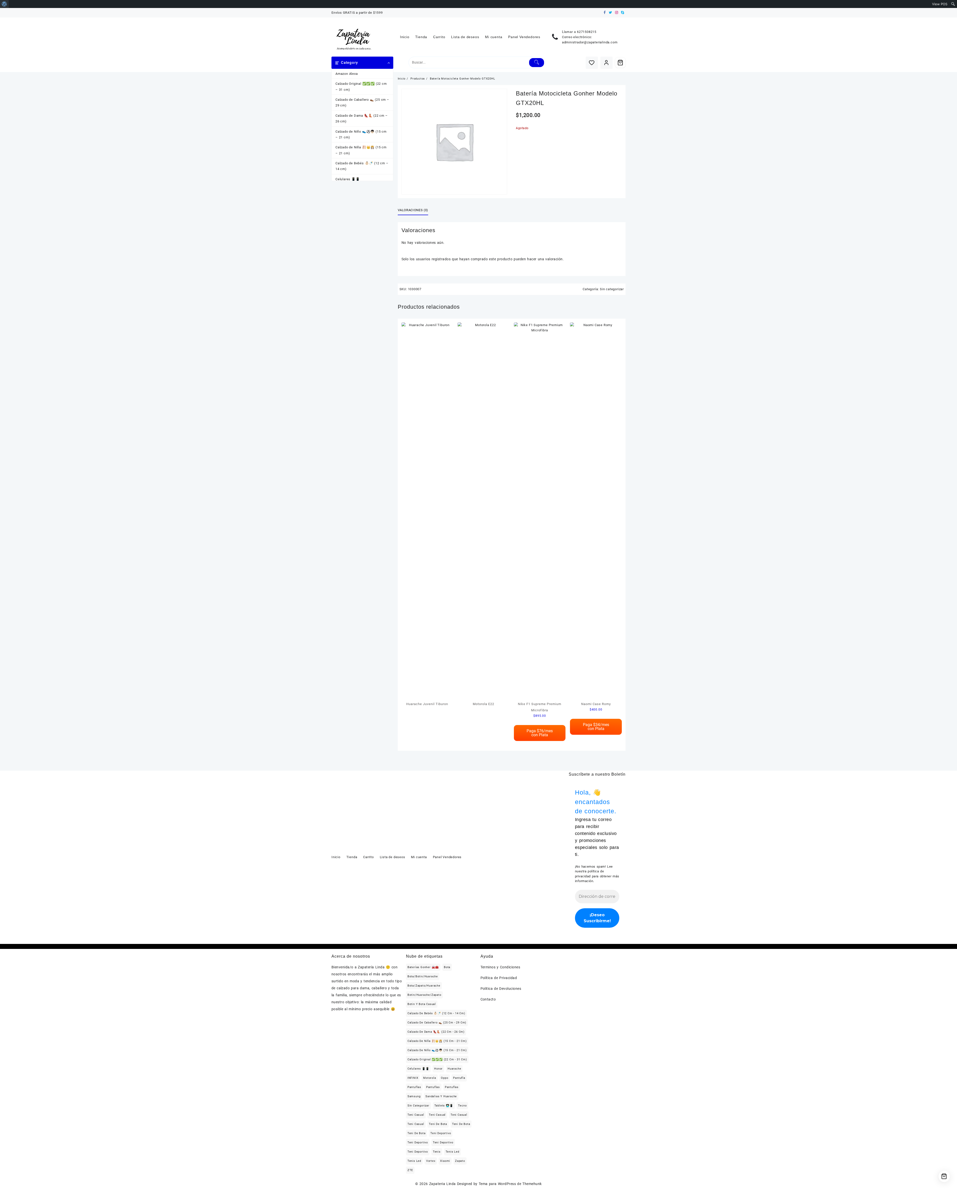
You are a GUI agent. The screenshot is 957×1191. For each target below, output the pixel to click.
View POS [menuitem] (939, 4)
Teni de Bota (438, 1124)
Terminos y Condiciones (500, 967)
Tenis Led (452, 1151)
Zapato (460, 1161)
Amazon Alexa (346, 74)
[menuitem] (4, 4)
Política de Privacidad (498, 978)
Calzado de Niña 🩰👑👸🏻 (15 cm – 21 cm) (361, 150)
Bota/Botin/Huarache (422, 976)
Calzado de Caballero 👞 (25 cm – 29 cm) (362, 102)
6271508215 (586, 32)
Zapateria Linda (442, 1184)
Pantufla (459, 1078)
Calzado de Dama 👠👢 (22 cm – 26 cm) (361, 118)
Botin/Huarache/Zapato (424, 995)
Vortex (430, 1161)
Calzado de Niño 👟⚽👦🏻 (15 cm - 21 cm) (437, 1050)
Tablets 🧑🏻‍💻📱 (443, 1105)
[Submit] (536, 62)
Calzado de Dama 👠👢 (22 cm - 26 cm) (436, 1031)
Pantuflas (414, 1087)
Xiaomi (445, 1161)
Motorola (429, 1078)
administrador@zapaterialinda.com (590, 42)
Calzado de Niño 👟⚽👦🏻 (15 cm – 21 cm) (361, 134)
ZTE (410, 1170)
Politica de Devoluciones (500, 989)
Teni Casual (415, 1114)
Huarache (454, 1068)
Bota (447, 967)
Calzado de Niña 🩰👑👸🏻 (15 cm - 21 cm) (437, 1041)
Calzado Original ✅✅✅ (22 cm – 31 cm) (361, 86)
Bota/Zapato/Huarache (423, 985)
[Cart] (620, 63)
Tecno (462, 1105)
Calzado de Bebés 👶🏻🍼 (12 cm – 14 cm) (361, 166)
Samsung (414, 1096)
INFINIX (412, 1078)
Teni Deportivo (440, 1133)
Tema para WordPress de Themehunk (510, 1184)
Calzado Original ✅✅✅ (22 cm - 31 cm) (437, 1059)
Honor (438, 1068)
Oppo (444, 1078)
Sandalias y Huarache (441, 1096)
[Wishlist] (592, 63)
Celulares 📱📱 (347, 179)
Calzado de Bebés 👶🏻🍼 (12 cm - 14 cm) (436, 1013)
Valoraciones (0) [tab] (413, 210)
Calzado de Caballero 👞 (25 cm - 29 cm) (436, 1022)
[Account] (606, 63)
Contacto (488, 999)
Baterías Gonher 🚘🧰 (423, 967)
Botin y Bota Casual (421, 1004)
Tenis (437, 1151)
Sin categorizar (612, 289)
